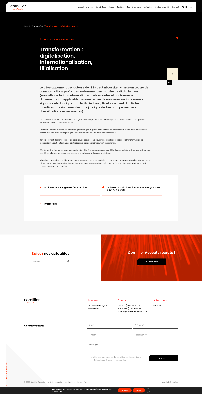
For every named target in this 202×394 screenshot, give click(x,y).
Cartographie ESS (162, 7)
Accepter (125, 390)
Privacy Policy (83, 382)
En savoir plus (57, 391)
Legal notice (70, 382)
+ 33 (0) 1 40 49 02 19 (131, 305)
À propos (90, 7)
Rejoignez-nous (151, 262)
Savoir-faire (101, 7)
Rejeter (138, 390)
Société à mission (134, 7)
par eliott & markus (170, 382)
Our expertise (37, 26)
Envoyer (162, 358)
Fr (183, 7)
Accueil (81, 7)
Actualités (148, 7)
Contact (175, 7)
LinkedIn (157, 305)
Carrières (120, 7)
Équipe (111, 7)
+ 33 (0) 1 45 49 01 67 (131, 308)
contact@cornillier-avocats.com (133, 311)
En (186, 7)
